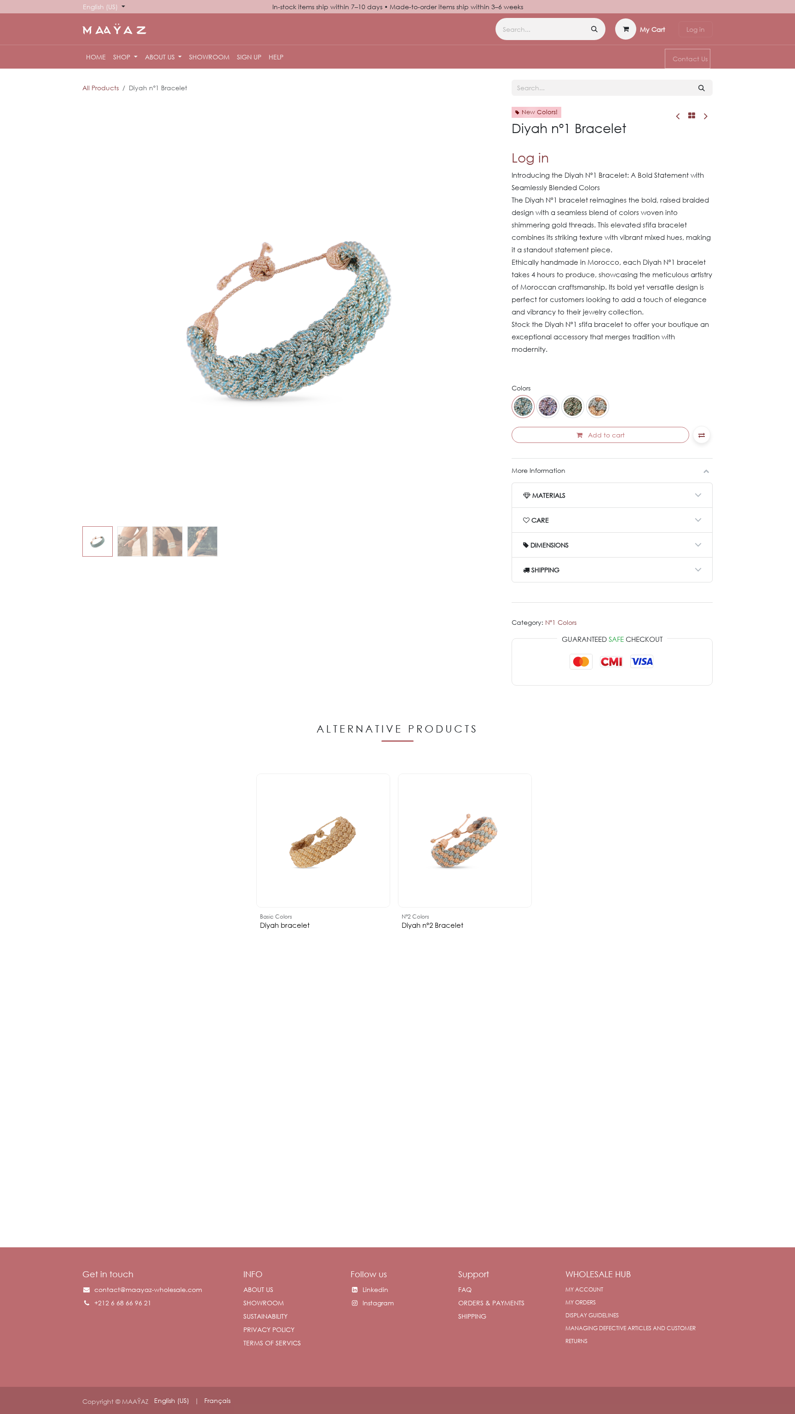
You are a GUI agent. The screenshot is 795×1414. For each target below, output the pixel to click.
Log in (695, 29)
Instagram (378, 1302)
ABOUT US (258, 1289)
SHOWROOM (263, 1302)
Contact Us (690, 58)
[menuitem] (95, 56)
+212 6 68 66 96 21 (123, 1302)
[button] (103, 315)
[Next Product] (705, 116)
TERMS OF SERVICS (272, 1342)
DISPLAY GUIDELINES (592, 1315)
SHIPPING (472, 1316)
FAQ (465, 1289)
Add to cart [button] (605, 435)
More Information (538, 470)
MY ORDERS (580, 1302)
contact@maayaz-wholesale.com (148, 1289)
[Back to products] (692, 116)
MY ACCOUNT (584, 1289)
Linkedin (375, 1289)
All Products (100, 87)
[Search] (594, 29)
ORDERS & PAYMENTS (491, 1302)
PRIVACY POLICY (268, 1329)
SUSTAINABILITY (265, 1316)
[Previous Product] (678, 116)
